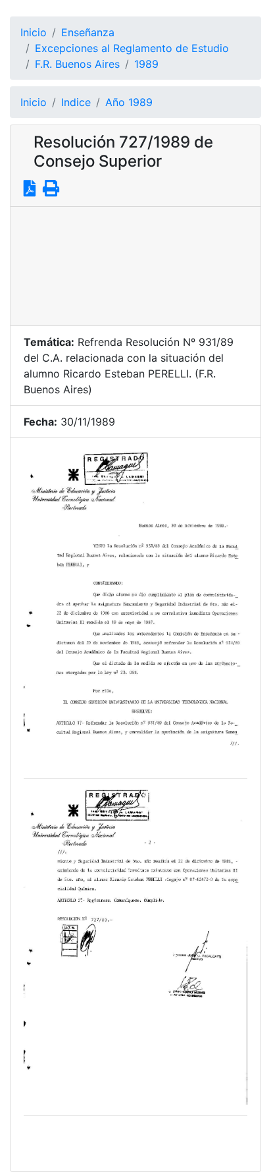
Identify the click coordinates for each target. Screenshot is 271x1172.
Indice (76, 102)
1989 (146, 63)
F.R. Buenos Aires (77, 63)
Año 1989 (129, 102)
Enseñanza (87, 32)
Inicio (33, 32)
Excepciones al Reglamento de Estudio (132, 48)
